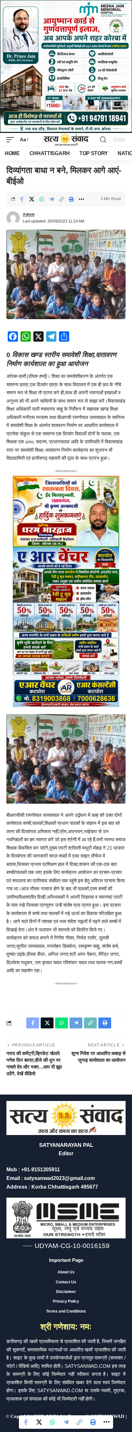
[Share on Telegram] (51, 199)
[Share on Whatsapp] (41, 199)
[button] (11, 139)
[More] (81, 199)
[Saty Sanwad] (65, 139)
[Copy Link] (61, 199)
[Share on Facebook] (21, 199)
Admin (29, 214)
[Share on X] (31, 199)
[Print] (71, 199)
